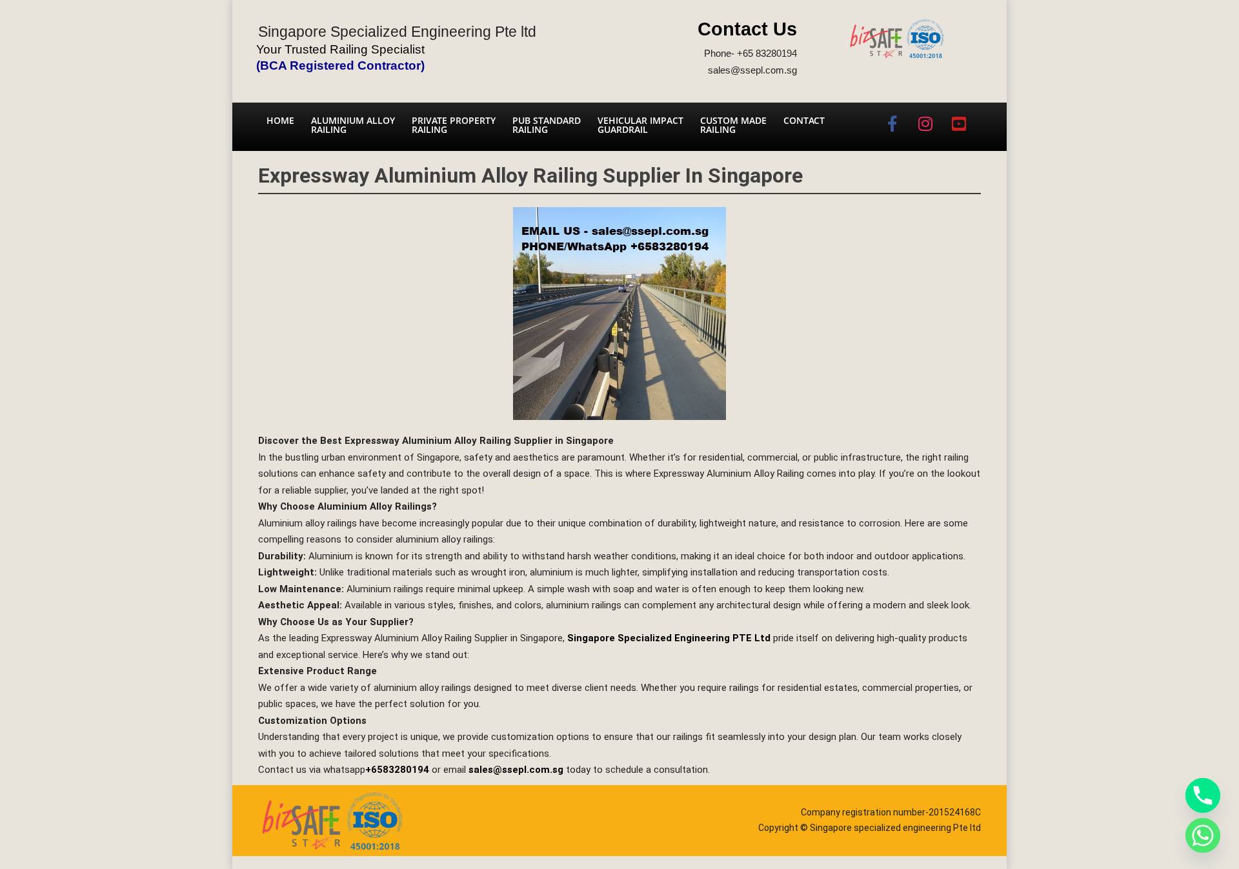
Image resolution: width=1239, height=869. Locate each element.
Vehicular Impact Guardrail (640, 124)
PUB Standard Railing (546, 124)
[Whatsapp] (1202, 835)
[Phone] (1202, 795)
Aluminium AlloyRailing (353, 124)
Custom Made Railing (733, 124)
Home (280, 120)
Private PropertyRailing (454, 124)
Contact (804, 120)
